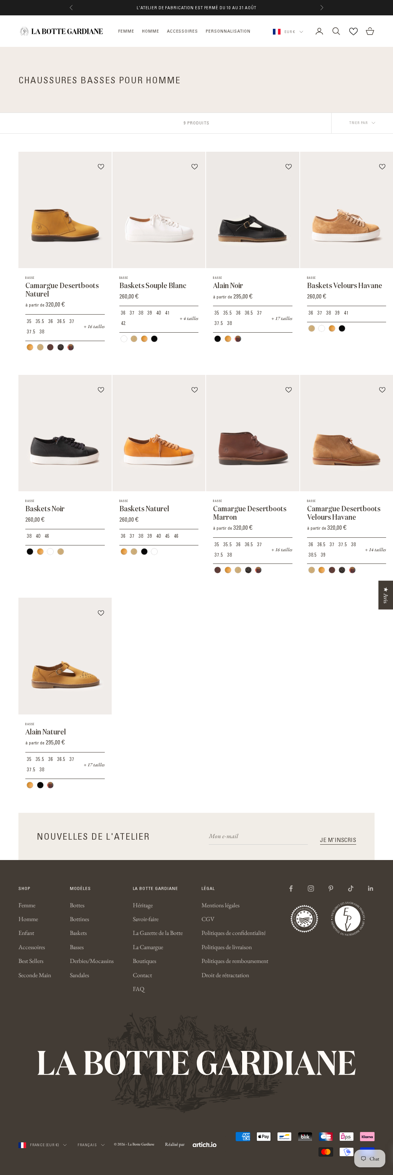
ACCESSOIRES (182, 31)
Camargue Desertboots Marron (249, 513)
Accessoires (31, 947)
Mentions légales (220, 905)
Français (87, 1144)
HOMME (150, 31)
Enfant (26, 933)
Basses (77, 947)
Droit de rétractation (225, 975)
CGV (208, 919)
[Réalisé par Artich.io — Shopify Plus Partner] (204, 1144)
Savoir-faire (146, 919)
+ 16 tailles (94, 326)
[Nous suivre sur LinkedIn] (371, 888)
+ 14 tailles (375, 549)
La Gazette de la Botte (158, 933)
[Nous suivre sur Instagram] (311, 888)
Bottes (77, 905)
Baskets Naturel (144, 509)
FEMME (126, 31)
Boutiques (144, 961)
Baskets (78, 933)
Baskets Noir (44, 509)
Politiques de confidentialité (233, 933)
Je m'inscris (338, 840)
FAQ (138, 989)
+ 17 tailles (281, 318)
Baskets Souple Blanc (152, 286)
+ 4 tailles (189, 318)
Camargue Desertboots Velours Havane (343, 513)
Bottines (79, 919)
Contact (142, 975)
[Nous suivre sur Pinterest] (331, 888)
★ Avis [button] (386, 595)
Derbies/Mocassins (92, 961)
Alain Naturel (45, 732)
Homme (28, 919)
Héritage (143, 905)
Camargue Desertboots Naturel (62, 290)
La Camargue (148, 947)
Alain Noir (228, 286)
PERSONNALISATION (228, 31)
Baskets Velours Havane (344, 286)
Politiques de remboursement (234, 961)
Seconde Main (34, 975)
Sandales (79, 975)
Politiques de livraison (226, 947)
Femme (26, 905)
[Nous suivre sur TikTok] (351, 888)
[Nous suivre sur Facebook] (291, 888)
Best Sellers (30, 961)
